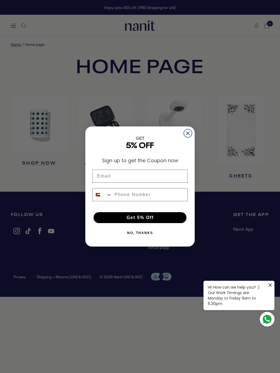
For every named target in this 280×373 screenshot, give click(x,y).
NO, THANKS (140, 233)
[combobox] (102, 194)
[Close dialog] (188, 133)
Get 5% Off (140, 217)
